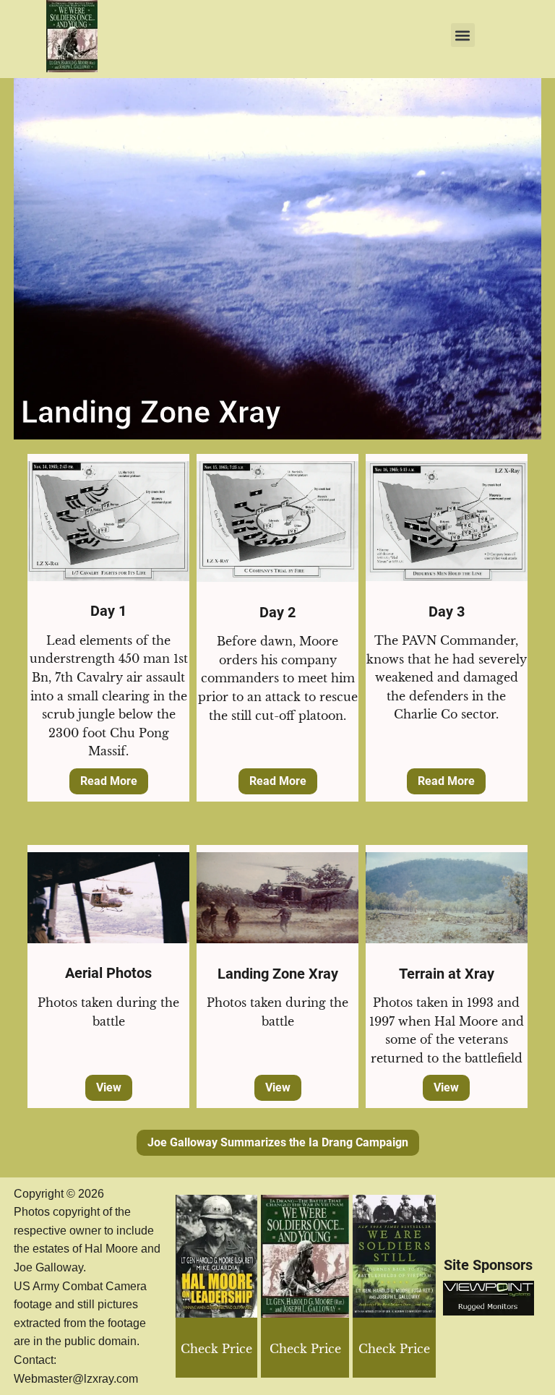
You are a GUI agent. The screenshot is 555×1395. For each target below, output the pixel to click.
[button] (463, 35)
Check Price (394, 1349)
